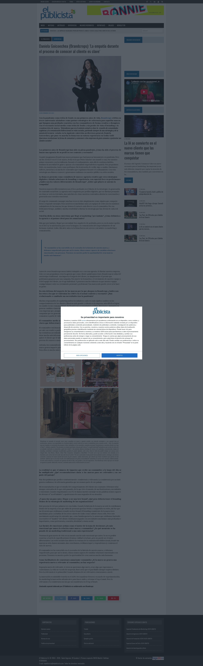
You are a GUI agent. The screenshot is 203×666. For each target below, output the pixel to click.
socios (84, 320)
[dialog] (101, 333)
